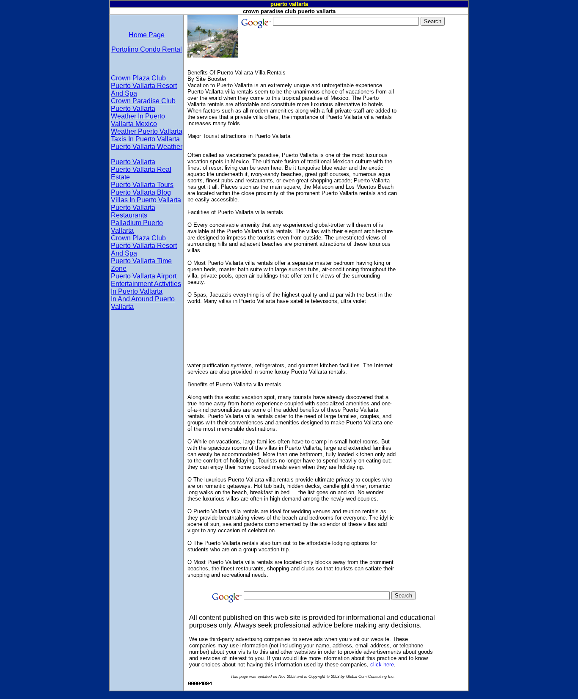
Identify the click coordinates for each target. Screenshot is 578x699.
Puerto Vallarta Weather (146, 146)
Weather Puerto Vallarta (146, 131)
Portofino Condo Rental (146, 49)
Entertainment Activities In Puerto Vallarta (146, 287)
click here (382, 664)
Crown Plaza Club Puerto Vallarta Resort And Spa (144, 85)
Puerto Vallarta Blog (141, 192)
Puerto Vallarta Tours (142, 184)
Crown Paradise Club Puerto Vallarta (143, 104)
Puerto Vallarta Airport (143, 276)
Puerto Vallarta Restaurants (133, 211)
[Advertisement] (432, 184)
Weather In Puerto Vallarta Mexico (138, 120)
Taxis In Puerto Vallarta (145, 139)
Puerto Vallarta (133, 161)
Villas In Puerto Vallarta (146, 200)
